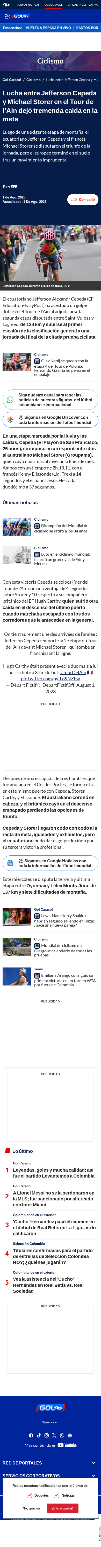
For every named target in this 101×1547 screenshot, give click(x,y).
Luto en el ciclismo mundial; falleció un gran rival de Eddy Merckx (62, 558)
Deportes (41, 1495)
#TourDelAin (73, 672)
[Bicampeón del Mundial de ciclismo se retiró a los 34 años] (17, 527)
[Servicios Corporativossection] (93, 1475)
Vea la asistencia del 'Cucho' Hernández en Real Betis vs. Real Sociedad (48, 1285)
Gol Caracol (53, 4)
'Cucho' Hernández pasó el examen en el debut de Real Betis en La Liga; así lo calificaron (54, 1227)
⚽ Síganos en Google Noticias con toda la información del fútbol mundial (54, 863)
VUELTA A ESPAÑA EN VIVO (48, 28)
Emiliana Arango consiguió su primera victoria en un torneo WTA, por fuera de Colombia (65, 980)
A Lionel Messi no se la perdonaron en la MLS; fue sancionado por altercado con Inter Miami (54, 1199)
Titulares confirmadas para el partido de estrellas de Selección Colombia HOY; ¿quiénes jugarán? (53, 1256)
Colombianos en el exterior (34, 1215)
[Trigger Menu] (7, 16)
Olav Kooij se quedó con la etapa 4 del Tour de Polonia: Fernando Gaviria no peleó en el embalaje (62, 367)
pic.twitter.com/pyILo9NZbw (50, 678)
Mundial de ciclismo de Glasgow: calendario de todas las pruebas (63, 950)
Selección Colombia (29, 1244)
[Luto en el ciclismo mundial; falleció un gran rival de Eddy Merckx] (17, 555)
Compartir (87, 199)
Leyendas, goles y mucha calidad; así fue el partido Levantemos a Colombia (54, 1173)
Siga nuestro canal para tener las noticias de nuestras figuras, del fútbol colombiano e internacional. (55, 399)
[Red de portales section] (93, 1462)
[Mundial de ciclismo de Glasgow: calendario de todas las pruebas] (17, 947)
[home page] (6, 5)
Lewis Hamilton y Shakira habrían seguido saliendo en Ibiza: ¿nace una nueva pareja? (64, 920)
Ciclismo (33, 80)
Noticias (68, 1495)
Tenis (38, 969)
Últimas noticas (28, 4)
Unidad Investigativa (83, 4)
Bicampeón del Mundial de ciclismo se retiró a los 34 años (61, 528)
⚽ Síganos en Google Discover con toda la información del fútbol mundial (54, 419)
